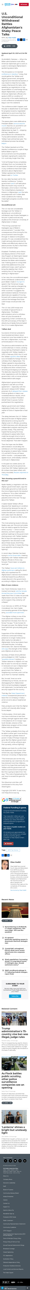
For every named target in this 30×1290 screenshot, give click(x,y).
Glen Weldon (5, 1136)
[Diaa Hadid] (5, 865)
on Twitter (14, 175)
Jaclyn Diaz (5, 1091)
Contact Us (6, 1203)
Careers (5, 1200)
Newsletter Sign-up (8, 1213)
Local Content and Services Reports (13, 1269)
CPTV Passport (7, 1230)
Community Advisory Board (11, 1193)
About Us (5, 1176)
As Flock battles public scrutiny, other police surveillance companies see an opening (13, 1080)
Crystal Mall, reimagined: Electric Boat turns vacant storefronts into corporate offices (15, 951)
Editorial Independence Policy (11, 1262)
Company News (7, 1179)
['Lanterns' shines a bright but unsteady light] (14, 1117)
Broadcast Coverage (9, 1248)
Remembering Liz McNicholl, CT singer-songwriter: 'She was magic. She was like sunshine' (16, 929)
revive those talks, (14, 555)
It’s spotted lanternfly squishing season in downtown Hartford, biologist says (16, 940)
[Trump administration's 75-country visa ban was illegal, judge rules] (14, 1018)
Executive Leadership (9, 1183)
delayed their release (20, 391)
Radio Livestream (8, 1220)
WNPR (10, 1171)
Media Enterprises (8, 1196)
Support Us (6, 1207)
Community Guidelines (9, 1227)
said (12, 183)
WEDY (16, 1170)
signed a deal (15, 356)
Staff (4, 1186)
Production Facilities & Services (12, 1266)
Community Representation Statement (14, 1224)
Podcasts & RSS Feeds (9, 1217)
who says (5, 649)
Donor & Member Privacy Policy (12, 1238)
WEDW (13, 1170)
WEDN (8, 1170)
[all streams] (28, 1288)
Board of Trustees (8, 1189)
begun (4, 143)
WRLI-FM (19, 1171)
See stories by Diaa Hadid (18, 890)
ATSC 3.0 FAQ (16, 1172)
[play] (2, 1288)
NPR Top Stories (13, 850)
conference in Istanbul (10, 74)
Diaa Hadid (12, 37)
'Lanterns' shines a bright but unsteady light (14, 1130)
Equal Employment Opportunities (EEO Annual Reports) (14, 1234)
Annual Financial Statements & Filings (13, 1245)
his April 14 (20, 282)
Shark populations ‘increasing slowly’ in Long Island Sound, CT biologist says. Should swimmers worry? (16, 962)
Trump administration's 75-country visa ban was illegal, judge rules (15, 1032)
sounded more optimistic (15, 613)
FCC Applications (8, 1255)
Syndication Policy (8, 1259)
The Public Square (8, 1272)
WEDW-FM (6, 1171)
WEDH (4, 1170)
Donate (24, 4)
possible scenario (8, 659)
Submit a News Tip (8, 1210)
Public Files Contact (7, 1172)
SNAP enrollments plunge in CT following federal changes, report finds (16, 972)
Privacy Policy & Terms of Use (11, 1242)
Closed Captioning (8, 1252)
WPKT (14, 1171)
